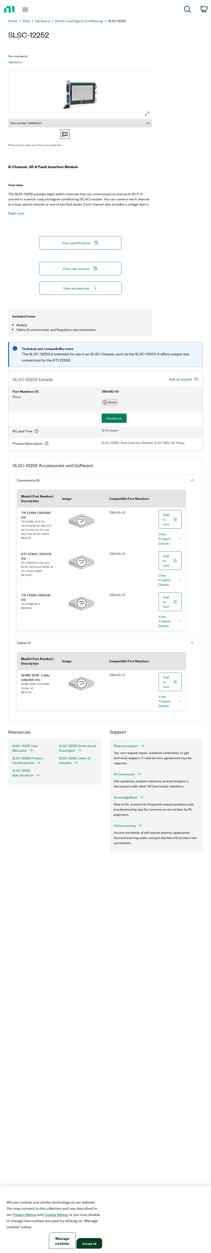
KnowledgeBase (125, 797)
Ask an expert (180, 379)
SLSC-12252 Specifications (22, 772)
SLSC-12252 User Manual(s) (25, 748)
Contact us (114, 418)
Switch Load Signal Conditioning (79, 21)
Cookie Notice (56, 1214)
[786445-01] (64, 135)
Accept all (89, 1243)
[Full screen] (147, 113)
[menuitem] (187, 10)
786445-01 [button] (15, 62)
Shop (26, 21)
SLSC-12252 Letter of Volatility (74, 760)
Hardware (42, 21)
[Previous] (56, 134)
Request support (126, 745)
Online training (125, 825)
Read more (16, 213)
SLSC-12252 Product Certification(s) (27, 760)
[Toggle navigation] (31, 9)
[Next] (104, 134)
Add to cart (166, 519)
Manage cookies (62, 1240)
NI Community (124, 774)
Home (12, 21)
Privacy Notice (24, 1214)
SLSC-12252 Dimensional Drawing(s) (77, 748)
